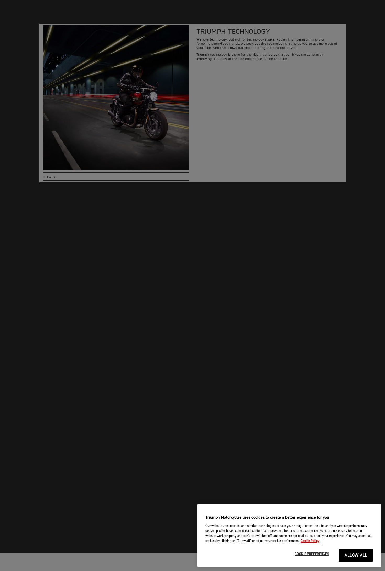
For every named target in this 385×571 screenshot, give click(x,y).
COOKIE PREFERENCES (312, 554)
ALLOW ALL (356, 555)
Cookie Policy (310, 541)
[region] (289, 535)
